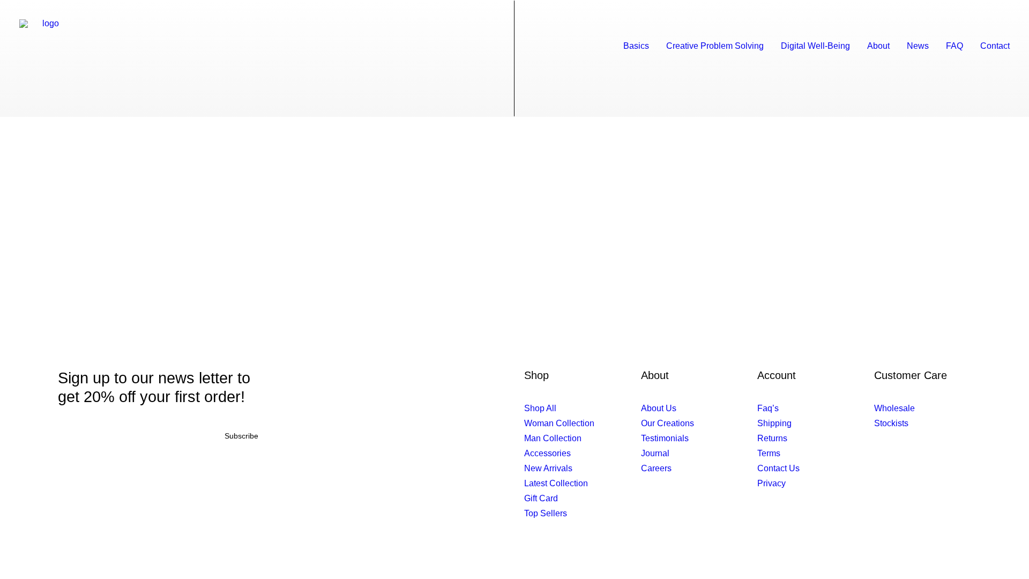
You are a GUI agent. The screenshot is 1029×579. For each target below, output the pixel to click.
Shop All (540, 408)
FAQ (954, 45)
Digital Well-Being (815, 45)
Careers (656, 468)
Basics (636, 45)
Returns (772, 438)
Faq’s (768, 408)
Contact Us (778, 468)
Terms (768, 453)
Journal (655, 453)
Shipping (774, 423)
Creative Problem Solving (715, 45)
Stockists (891, 423)
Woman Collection (559, 423)
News (918, 45)
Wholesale (894, 408)
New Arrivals (548, 468)
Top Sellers (545, 513)
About (878, 45)
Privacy (771, 483)
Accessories (547, 453)
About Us (658, 408)
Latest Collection (556, 483)
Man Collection (552, 438)
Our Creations (667, 423)
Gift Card (541, 498)
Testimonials (665, 438)
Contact (995, 45)
